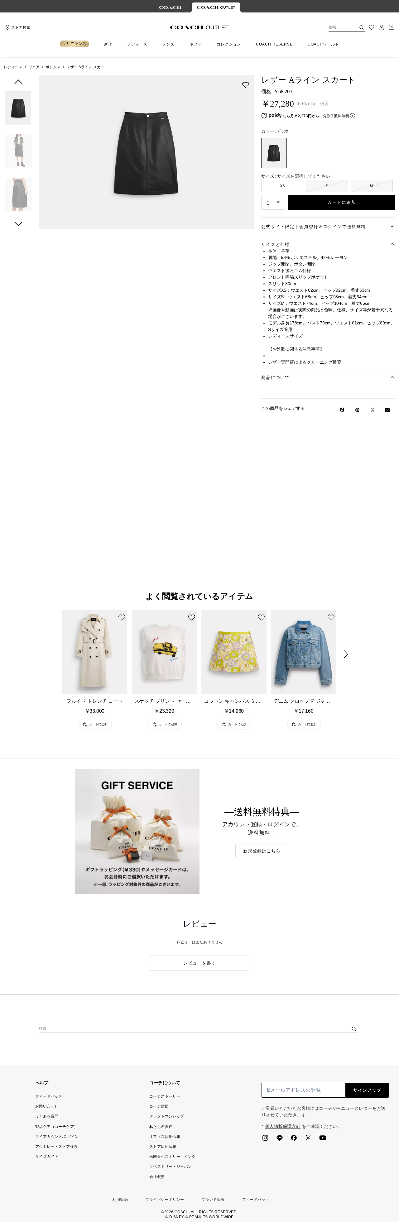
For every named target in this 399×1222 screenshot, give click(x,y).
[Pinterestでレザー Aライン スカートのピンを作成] (357, 410)
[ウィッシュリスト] (371, 27)
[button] (18, 109)
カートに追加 (341, 202)
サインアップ (367, 1090)
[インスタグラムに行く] (265, 1140)
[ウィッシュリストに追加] (245, 84)
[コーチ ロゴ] (199, 27)
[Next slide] (351, 654)
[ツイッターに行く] (308, 1140)
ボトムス (53, 67)
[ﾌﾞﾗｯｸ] (274, 153)
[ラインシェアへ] (279, 1140)
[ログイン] (381, 27)
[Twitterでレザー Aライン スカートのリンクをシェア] (373, 410)
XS (282, 186)
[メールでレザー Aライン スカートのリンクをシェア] (388, 410)
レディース (13, 67)
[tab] (170, 7)
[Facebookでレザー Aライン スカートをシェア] (342, 410)
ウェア (34, 67)
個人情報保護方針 (282, 1126)
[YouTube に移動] (322, 1140)
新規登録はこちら (262, 850)
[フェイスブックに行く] (294, 1140)
